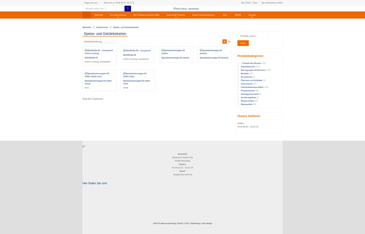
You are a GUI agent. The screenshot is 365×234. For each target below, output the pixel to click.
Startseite (99, 15)
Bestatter (245, 73)
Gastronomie (102, 27)
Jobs (225, 15)
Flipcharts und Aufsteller (251, 80)
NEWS (238, 15)
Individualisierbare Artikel (252, 87)
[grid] (224, 41)
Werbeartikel (246, 104)
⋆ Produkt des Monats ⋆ (252, 63)
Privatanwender (248, 90)
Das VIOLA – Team (249, 3)
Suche (243, 43)
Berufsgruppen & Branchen (253, 70)
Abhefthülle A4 (91, 58)
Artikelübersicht (248, 66)
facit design (207, 223)
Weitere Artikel (247, 101)
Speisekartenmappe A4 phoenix (214, 58)
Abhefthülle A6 (129, 55)
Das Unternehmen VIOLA (272, 3)
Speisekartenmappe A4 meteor (175, 58)
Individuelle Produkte (175, 15)
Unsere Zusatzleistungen (203, 15)
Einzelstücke (246, 77)
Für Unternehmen (118, 15)
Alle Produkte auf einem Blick (146, 15)
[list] (229, 41)
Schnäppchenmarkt (249, 94)
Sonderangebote (248, 97)
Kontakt (252, 15)
